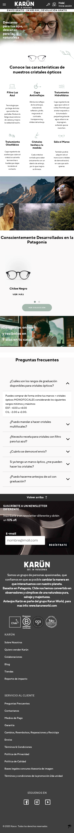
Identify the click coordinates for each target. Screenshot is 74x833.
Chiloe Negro (18, 288)
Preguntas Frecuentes (17, 703)
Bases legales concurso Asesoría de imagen (28, 768)
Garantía (9, 725)
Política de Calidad (15, 761)
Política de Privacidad (16, 754)
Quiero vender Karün (16, 649)
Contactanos (11, 711)
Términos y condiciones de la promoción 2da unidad (33, 776)
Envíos (8, 739)
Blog (7, 664)
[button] (35, 302)
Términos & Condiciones (18, 747)
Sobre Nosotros (13, 642)
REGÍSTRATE (58, 545)
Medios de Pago (13, 718)
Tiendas (8, 671)
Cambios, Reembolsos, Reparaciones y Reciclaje (31, 732)
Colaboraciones (13, 657)
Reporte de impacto (15, 679)
